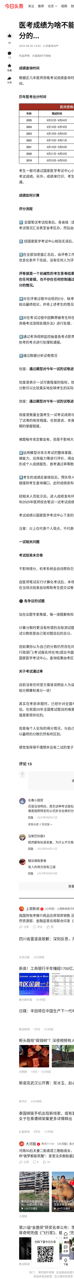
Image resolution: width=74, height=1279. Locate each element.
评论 (40, 927)
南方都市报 (25, 999)
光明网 (23, 1071)
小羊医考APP (50, 46)
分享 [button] (9, 82)
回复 (30, 817)
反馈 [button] (65, 1251)
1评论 (36, 1029)
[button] (31, 6)
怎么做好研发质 (63, 1276)
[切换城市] (56, 6)
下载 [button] (65, 1261)
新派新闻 (24, 1264)
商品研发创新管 (43, 1276)
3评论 (36, 1131)
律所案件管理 (46, 1272)
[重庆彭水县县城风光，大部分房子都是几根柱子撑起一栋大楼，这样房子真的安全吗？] (34, 1192)
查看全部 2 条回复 (39, 824)
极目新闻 (24, 1029)
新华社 (23, 1101)
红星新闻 (24, 1131)
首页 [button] (65, 1238)
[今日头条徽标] (14, 6)
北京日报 (24, 957)
